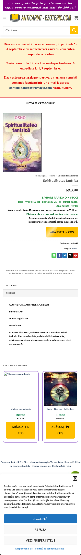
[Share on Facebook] (59, 255)
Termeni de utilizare (60, 462)
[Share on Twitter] (64, 255)
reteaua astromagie (39, 462)
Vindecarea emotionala (21, 409)
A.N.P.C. (17, 462)
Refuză (40, 529)
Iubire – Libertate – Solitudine (60, 409)
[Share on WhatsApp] (54, 255)
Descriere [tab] (11, 285)
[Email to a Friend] (70, 255)
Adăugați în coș (62, 232)
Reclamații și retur (61, 465)
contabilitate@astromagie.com (30, 87)
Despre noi (6, 462)
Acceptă (40, 518)
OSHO (75, 248)
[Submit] (74, 30)
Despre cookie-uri (41, 465)
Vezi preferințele (40, 540)
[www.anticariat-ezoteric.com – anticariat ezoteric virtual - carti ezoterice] (40, 18)
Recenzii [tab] (11, 293)
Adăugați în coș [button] (20, 430)
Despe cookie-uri (24, 548)
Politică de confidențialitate (49, 548)
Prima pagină (41, 175)
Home (52, 175)
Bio (25, 462)
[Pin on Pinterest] (75, 255)
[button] (75, 478)
